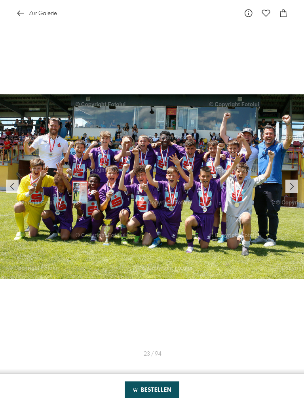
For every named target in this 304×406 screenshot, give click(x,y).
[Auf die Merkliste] (266, 13)
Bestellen (155, 390)
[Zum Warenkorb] (283, 13)
